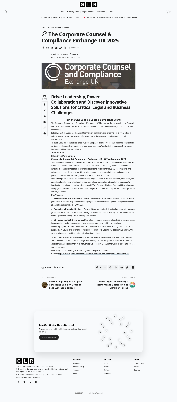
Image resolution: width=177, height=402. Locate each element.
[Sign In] (161, 11)
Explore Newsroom (49, 337)
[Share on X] (44, 110)
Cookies (137, 370)
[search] (10, 11)
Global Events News (60, 27)
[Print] (65, 48)
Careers (76, 370)
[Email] (56, 48)
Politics (106, 367)
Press (75, 373)
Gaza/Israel (118, 17)
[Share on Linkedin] (52, 48)
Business (107, 370)
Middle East (67, 17)
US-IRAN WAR (131, 17)
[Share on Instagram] (47, 48)
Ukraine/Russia (105, 17)
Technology (108, 373)
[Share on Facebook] (43, 48)
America (56, 17)
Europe (47, 17)
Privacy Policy (139, 363)
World (106, 363)
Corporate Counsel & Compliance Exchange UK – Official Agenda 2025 (88, 159)
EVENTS (45, 27)
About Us (76, 363)
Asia (77, 17)
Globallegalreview (60, 54)
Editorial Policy (78, 367)
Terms (136, 367)
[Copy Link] (60, 48)
